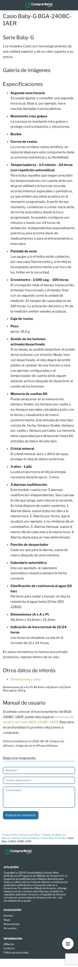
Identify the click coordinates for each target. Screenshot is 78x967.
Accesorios (10, 928)
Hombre (8, 915)
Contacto (9, 948)
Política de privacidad (16, 952)
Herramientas (12, 924)
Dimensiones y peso (26, 679)
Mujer (7, 919)
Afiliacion (9, 944)
